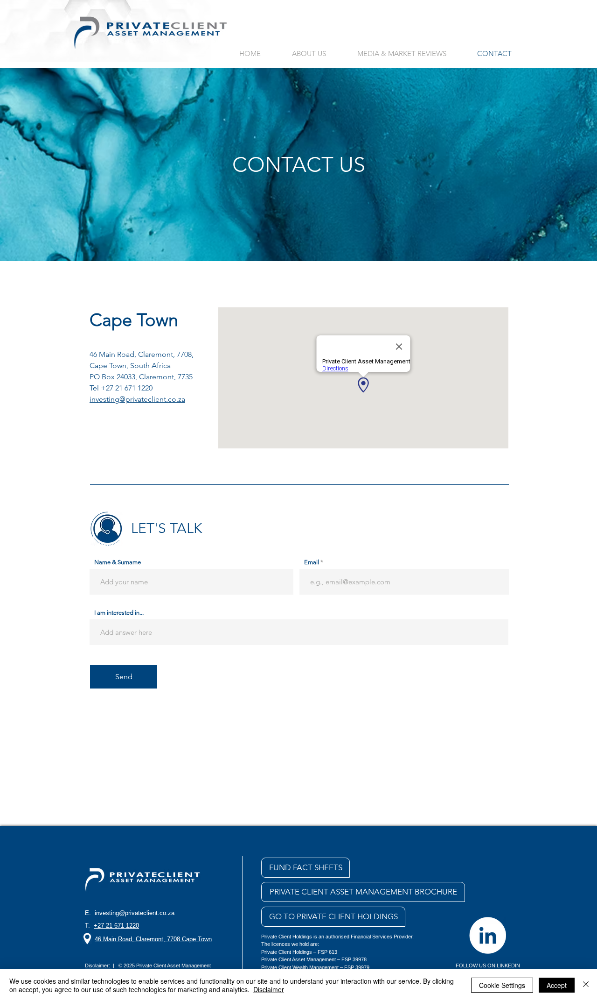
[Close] (585, 985)
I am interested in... (119, 613)
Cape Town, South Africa (130, 365)
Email (311, 562)
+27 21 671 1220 (127, 387)
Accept (557, 985)
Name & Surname (117, 562)
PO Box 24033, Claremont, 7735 (141, 376)
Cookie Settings (502, 985)
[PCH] (487, 935)
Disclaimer (268, 989)
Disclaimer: (98, 965)
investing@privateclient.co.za (134, 912)
